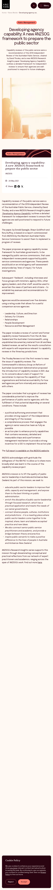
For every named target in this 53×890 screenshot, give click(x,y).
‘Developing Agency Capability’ (16, 214)
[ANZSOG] (6, 4)
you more (13, 868)
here (40, 563)
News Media (13, 13)
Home (4, 13)
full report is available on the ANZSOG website (27, 451)
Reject (11, 882)
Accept (24, 882)
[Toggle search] (34, 5)
